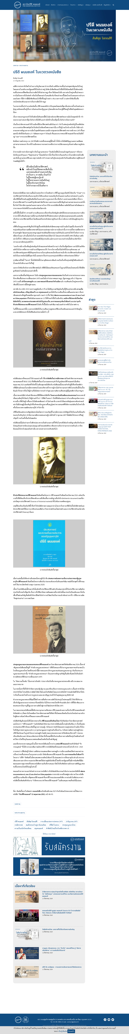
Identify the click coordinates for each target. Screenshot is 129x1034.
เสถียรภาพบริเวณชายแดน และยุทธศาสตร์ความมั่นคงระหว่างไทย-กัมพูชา (105, 321)
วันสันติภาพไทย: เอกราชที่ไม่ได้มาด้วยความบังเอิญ (58, 929)
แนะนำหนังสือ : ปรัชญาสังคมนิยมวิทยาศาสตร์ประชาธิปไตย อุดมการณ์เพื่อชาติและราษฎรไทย (49, 866)
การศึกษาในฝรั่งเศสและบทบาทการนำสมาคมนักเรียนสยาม (101, 202)
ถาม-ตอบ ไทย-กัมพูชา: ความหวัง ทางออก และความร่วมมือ (104, 308)
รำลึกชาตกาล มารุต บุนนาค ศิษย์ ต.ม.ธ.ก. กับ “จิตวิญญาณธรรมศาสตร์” (105, 389)
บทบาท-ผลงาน (23, 65)
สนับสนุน (88, 5)
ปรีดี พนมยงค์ (19, 821)
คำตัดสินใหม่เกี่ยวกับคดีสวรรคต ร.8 (57, 828)
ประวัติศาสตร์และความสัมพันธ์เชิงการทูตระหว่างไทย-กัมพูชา (105, 350)
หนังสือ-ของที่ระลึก (97, 5)
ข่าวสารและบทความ (63, 5)
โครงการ (73, 5)
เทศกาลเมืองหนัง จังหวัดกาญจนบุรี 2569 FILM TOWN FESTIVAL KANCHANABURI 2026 (105, 427)
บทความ (15, 65)
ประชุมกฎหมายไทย (68, 825)
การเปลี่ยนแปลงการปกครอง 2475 (52, 821)
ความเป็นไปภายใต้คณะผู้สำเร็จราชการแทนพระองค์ (101, 255)
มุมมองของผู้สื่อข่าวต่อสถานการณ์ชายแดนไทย (104, 361)
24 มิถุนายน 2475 (71, 821)
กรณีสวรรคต (19, 825)
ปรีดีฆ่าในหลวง (54, 825)
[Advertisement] (49, 995)
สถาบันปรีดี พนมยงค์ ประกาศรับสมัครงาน (49, 846)
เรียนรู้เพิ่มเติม (63, 1031)
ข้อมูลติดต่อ (107, 5)
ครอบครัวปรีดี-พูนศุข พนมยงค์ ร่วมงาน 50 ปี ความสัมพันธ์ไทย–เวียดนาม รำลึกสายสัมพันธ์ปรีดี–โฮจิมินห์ (61, 911)
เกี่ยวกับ (53, 5)
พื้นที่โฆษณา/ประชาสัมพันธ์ (49, 834)
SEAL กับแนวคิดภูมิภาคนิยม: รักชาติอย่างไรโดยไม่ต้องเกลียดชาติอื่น (105, 414)
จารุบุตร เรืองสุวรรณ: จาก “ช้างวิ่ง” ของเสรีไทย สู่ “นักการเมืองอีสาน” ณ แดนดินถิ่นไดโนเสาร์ (61, 949)
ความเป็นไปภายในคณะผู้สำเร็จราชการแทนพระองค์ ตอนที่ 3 (101, 227)
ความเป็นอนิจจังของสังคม (23, 828)
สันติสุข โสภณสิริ (32, 821)
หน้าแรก (47, 5)
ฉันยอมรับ (71, 1031)
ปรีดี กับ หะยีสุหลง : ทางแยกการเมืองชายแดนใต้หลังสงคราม (61, 967)
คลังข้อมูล (81, 5)
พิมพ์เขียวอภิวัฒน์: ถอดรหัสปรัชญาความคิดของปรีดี (100, 280)
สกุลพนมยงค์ (38, 828)
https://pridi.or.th (82, 1025)
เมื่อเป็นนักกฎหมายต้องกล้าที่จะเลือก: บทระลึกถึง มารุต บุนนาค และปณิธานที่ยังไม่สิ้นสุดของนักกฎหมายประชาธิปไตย (106, 376)
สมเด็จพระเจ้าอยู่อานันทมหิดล (36, 825)
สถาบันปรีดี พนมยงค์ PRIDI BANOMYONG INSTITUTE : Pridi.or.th (28, 4)
